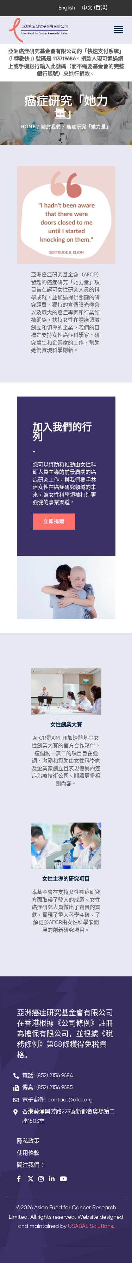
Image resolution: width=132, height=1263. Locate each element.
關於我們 (51, 127)
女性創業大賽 (66, 724)
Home (28, 127)
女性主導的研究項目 (66, 879)
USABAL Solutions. (91, 1226)
